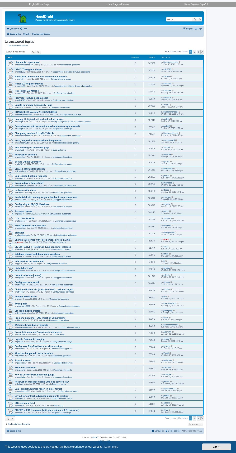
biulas (19, 320)
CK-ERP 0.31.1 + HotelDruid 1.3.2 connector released (43, 247)
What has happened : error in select (34, 353)
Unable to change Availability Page (33, 105)
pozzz (19, 214)
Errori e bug (59, 334)
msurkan (21, 200)
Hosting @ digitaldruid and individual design (39, 119)
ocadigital (21, 377)
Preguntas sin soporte (62, 370)
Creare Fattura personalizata (30, 169)
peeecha (21, 157)
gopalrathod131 (23, 391)
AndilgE (20, 121)
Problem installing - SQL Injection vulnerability (40, 318)
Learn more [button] (111, 446)
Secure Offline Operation (28, 161)
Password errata (23, 211)
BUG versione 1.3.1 (25, 403)
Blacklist (19, 232)
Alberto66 (21, 334)
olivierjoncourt (23, 235)
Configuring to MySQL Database (32, 204)
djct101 (20, 164)
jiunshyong (21, 313)
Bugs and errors (59, 150)
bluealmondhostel (24, 65)
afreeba (20, 271)
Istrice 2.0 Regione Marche (29, 83)
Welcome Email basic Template (31, 325)
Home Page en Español (196, 4)
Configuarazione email (27, 282)
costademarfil (23, 143)
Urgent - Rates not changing (30, 339)
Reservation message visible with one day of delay (42, 381)
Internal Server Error (26, 296)
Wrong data (21, 303)
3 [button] (198, 51)
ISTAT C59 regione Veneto (28, 69)
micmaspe (21, 185)
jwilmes (20, 178)
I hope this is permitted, (27, 62)
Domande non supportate (65, 171)
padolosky (21, 363)
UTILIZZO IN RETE (25, 218)
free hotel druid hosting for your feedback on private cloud (46, 197)
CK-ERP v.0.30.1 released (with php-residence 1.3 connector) (47, 410)
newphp (20, 349)
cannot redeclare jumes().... (29, 275)
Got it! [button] (216, 446)
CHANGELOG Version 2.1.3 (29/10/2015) (36, 112)
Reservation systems (26, 154)
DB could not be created (27, 311)
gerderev (21, 228)
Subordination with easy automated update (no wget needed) (47, 126)
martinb (20, 79)
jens (19, 299)
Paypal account (23, 360)
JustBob (20, 150)
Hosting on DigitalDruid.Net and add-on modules (71, 121)
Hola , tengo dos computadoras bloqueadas (38, 140)
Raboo (20, 192)
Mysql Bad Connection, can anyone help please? (41, 76)
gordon (20, 341)
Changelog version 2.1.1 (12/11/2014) (34, 133)
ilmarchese (21, 171)
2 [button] (194, 51)
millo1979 (21, 72)
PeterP (20, 107)
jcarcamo (21, 370)
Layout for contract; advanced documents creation (41, 396)
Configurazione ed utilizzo (64, 93)
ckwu (19, 249)
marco (20, 242)
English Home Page (39, 4)
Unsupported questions (70, 65)
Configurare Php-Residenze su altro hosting (38, 346)
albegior (20, 405)
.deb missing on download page (32, 147)
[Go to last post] (179, 62)
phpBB (95, 437)
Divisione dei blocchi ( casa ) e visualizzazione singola (44, 289)
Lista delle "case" (24, 268)
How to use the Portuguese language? (35, 374)
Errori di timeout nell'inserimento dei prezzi (38, 332)
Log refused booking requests (31, 176)
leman (19, 256)
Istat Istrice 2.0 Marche (27, 90)
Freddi (20, 356)
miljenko (20, 278)
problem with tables (25, 190)
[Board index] (20, 17)
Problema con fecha (25, 367)
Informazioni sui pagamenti (29, 261)
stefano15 (21, 221)
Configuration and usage (60, 79)
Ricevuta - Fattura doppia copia (31, 98)
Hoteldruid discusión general (67, 143)
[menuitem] (23, 29)
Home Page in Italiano (117, 4)
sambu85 (21, 86)
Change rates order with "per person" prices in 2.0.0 (42, 240)
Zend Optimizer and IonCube (30, 225)
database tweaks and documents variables (37, 254)
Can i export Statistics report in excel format (38, 389)
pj (18, 263)
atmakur (20, 207)
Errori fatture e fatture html (29, 183)
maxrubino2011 (23, 306)
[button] (202, 52)
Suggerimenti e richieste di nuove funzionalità (71, 72)
